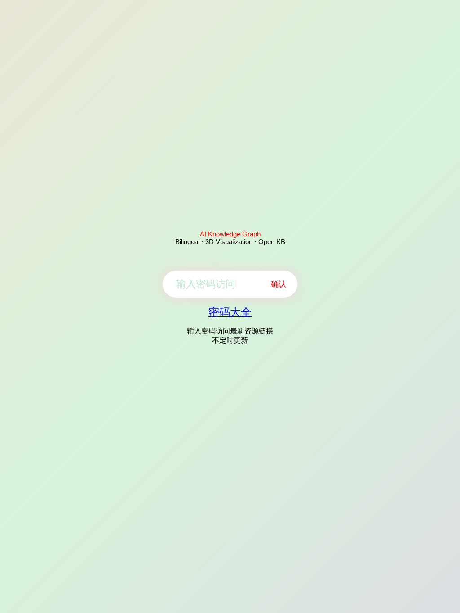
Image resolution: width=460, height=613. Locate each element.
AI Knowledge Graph (230, 234)
